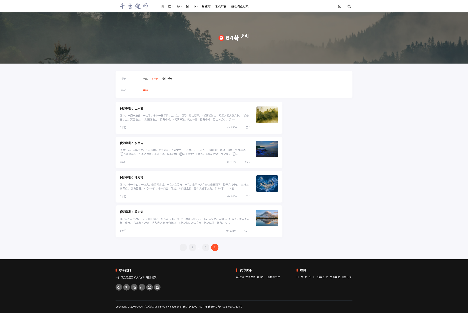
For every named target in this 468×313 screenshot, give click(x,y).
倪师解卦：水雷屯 (131, 143)
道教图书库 (273, 276)
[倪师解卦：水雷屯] (267, 149)
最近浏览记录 (240, 6)
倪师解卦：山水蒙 (131, 108)
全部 (145, 78)
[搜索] (349, 6)
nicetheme (175, 306)
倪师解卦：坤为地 (131, 177)
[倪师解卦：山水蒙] (267, 114)
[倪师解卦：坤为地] (267, 183)
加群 (319, 276)
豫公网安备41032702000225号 (225, 306)
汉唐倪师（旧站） (255, 276)
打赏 (325, 276)
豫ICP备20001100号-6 (195, 306)
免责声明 (335, 276)
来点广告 (221, 6)
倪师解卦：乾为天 (131, 212)
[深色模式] (339, 6)
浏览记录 (346, 276)
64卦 (155, 78)
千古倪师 (148, 306)
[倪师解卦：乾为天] (267, 218)
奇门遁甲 (167, 78)
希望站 (206, 6)
